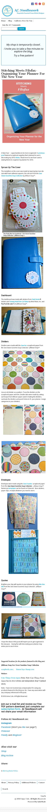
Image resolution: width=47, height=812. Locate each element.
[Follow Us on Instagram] (37, 3)
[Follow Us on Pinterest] (40, 3)
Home (3, 21)
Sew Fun (24, 345)
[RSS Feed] (44, 3)
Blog (10, 21)
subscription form (10, 708)
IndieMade (41, 802)
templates (12, 488)
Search (5, 789)
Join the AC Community (11, 25)
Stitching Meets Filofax (10, 771)
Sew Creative (27, 484)
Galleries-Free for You (23, 21)
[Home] (23, 11)
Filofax (17, 158)
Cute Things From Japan (10, 677)
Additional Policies (29, 782)
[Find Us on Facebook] (33, 3)
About (3, 782)
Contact (41, 782)
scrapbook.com (7, 669)
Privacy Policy (13, 782)
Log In (43, 796)
